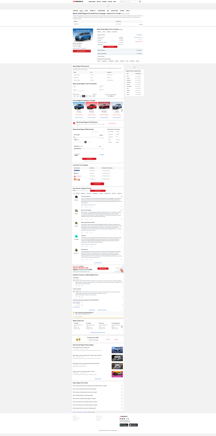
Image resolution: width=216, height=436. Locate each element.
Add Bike (116, 339)
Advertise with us (76, 418)
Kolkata (128, 78)
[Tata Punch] (79, 106)
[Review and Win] (98, 268)
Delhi (128, 76)
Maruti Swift (91, 111)
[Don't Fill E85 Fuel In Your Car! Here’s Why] (117, 350)
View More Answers (76, 307)
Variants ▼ (93, 10)
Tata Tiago (117, 111)
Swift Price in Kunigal (91, 114)
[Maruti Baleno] (104, 106)
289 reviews (78, 48)
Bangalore (129, 80)
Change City (121, 29)
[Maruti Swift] (92, 106)
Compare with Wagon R (79, 117)
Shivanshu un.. (76, 253)
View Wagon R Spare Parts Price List (98, 332)
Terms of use (99, 416)
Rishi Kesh (76, 200)
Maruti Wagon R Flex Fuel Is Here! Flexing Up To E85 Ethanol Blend (86, 363)
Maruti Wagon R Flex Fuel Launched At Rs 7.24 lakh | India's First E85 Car (87, 355)
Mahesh (76, 213)
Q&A (108, 10)
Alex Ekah (76, 226)
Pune (128, 88)
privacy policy (99, 418)
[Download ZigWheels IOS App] (133, 425)
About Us (75, 416)
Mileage (74, 89)
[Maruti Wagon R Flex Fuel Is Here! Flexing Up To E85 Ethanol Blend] (117, 366)
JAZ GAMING (76, 239)
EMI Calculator (100, 44)
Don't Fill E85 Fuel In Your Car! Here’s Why (81, 347)
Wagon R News (98, 378)
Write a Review (83, 48)
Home (74, 412)
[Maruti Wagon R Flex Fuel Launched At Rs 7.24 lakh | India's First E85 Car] (117, 358)
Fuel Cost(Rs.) (101, 89)
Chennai (128, 90)
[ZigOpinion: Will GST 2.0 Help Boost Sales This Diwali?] (117, 374)
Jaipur (128, 94)
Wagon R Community (102, 310)
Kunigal (79, 46)
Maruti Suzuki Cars (81, 412)
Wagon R (85, 412)
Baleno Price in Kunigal (104, 114)
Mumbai (128, 84)
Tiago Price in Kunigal (117, 114)
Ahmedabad (129, 86)
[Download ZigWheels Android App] (124, 425)
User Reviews (101, 10)
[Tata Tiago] (117, 106)
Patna (128, 92)
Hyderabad (129, 82)
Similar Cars (114, 10)
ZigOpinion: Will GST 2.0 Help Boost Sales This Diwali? (84, 371)
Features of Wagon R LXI (138, 37)
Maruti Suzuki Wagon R (79, 15)
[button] (121, 1)
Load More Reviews (98, 262)
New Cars (76, 412)
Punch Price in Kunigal (79, 114)
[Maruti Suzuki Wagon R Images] (84, 35)
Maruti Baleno (104, 111)
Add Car (107, 339)
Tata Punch (79, 111)
